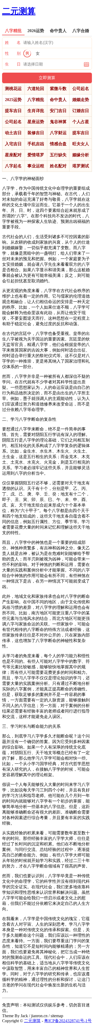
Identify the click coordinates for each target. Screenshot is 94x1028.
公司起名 (80, 88)
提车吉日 (13, 110)
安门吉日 (58, 110)
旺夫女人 (80, 144)
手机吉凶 (35, 144)
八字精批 (35, 99)
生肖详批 (35, 110)
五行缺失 (58, 155)
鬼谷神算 (58, 121)
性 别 (13, 53)
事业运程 (35, 166)
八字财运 (58, 133)
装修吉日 (35, 133)
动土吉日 (13, 133)
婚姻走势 (80, 99)
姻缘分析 (80, 155)
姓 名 (13, 43)
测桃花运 (13, 88)
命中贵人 (58, 99)
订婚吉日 (80, 110)
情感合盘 (58, 144)
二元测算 (19, 11)
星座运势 (35, 121)
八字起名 (13, 166)
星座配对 (13, 155)
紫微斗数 (58, 88)
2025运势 (13, 99)
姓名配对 (58, 166)
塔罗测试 (80, 166)
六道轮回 (35, 88)
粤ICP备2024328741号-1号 (68, 1021)
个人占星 (80, 121)
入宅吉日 (13, 144)
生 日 (13, 64)
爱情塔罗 (35, 155)
